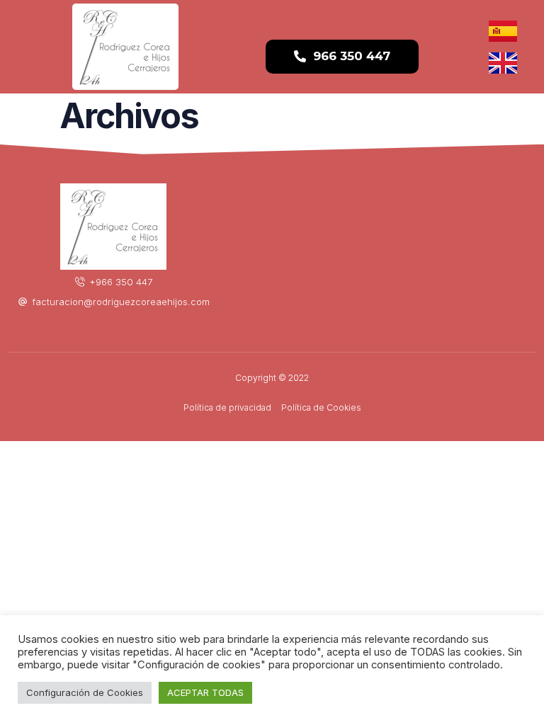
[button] (342, 57)
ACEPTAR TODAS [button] (205, 692)
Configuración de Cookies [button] (84, 692)
